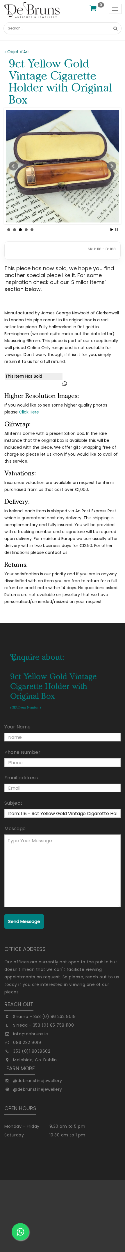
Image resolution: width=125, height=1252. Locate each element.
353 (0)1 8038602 (31, 1051)
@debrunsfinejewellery (37, 1081)
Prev (13, 166)
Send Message (24, 921)
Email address (21, 777)
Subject (13, 803)
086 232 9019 (27, 1042)
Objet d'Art (18, 52)
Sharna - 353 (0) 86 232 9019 (44, 1016)
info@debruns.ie (30, 1034)
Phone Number (22, 752)
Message (15, 828)
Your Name (17, 727)
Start (111, 229)
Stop (116, 229)
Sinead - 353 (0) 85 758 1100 (43, 1025)
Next (111, 166)
